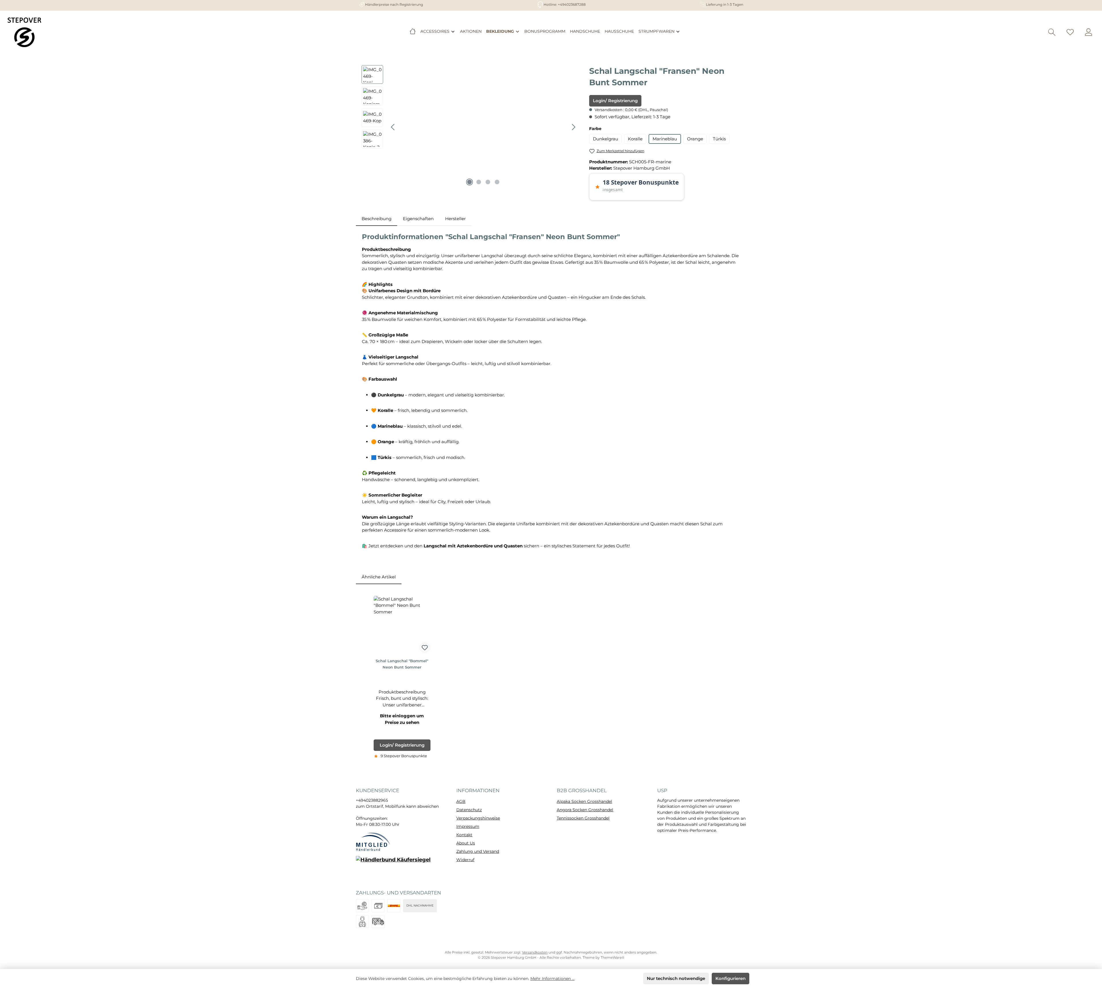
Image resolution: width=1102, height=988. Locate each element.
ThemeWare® (612, 957)
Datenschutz (469, 809)
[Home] (412, 31)
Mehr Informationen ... (552, 978)
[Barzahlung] (378, 905)
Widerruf (465, 859)
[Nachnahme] (378, 921)
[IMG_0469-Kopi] (483, 127)
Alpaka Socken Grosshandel (584, 801)
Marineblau (665, 139)
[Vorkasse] (362, 905)
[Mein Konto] (1088, 32)
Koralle (635, 139)
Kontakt (464, 834)
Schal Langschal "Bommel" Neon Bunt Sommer (402, 663)
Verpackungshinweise (478, 818)
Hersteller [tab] (455, 218)
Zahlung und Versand (477, 851)
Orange (695, 139)
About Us (465, 843)
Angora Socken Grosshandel (585, 809)
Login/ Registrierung (615, 100)
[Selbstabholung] (362, 921)
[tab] (376, 219)
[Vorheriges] (393, 127)
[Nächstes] (573, 127)
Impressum (467, 826)
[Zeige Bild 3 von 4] (488, 182)
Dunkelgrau (605, 139)
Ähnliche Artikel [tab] (379, 577)
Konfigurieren (730, 978)
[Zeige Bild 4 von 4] (497, 182)
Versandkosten (535, 952)
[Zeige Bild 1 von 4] (469, 182)
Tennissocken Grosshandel (583, 818)
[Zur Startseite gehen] (24, 32)
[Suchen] (1052, 32)
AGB (460, 801)
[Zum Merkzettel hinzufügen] (424, 647)
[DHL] (393, 905)
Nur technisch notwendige (676, 978)
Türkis (719, 139)
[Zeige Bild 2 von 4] (478, 182)
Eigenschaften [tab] (418, 218)
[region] (469, 127)
